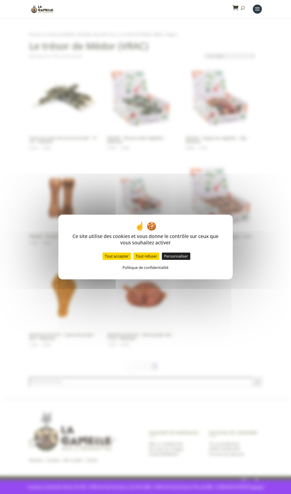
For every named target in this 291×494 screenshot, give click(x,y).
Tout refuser (146, 256)
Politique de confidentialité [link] (145, 267)
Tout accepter (117, 256)
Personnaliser (176, 256)
